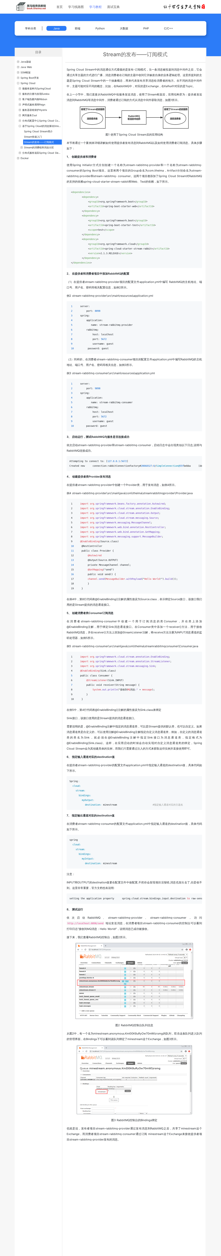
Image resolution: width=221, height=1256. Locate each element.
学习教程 (95, 7)
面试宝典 (113, 7)
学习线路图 (76, 7)
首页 (59, 7)
